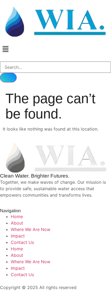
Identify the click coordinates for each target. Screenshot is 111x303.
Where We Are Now (30, 229)
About (17, 223)
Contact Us (22, 242)
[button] (55, 49)
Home (17, 216)
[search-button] (8, 77)
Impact (18, 236)
